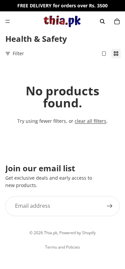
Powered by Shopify (77, 233)
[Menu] (7, 21)
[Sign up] (110, 206)
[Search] (102, 21)
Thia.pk (50, 233)
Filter (18, 53)
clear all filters (90, 121)
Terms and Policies (62, 247)
